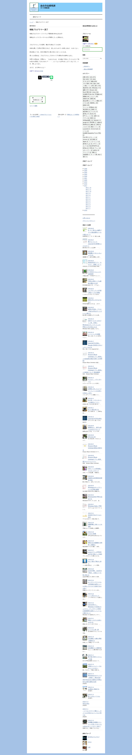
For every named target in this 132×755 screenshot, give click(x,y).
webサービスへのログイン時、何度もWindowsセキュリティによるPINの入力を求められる (92, 324)
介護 (89, 747)
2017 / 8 (88, 195)
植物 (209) (94, 81)
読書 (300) (86, 77)
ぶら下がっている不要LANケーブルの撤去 (94, 291)
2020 (85, 180)
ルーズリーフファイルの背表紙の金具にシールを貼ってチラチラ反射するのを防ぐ (92, 585)
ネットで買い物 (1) (96, 154)
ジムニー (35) (94, 96)
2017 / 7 (88, 197)
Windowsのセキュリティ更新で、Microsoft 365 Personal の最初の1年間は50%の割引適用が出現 (92, 678)
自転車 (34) (86, 98)
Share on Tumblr (45, 77)
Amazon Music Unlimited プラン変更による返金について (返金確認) (92, 370)
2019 (85, 182)
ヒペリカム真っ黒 (93, 629)
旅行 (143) (98, 85)
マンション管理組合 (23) (90, 107)
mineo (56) (95, 92)
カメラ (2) (86, 146)
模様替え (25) (94, 103)
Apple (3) (85, 141)
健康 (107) (86, 90)
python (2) (96, 150)
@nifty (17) (86, 114)
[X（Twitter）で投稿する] (40, 77)
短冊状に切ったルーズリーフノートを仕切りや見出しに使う (92, 391)
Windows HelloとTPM (94, 506)
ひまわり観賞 (92, 534)
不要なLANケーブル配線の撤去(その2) (94, 282)
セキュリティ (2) (87, 150)
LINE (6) (98, 124)
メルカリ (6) (86, 127)
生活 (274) (93, 77)
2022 (85, 176)
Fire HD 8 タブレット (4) (90, 137)
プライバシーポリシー (89, 221)
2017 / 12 (88, 187)
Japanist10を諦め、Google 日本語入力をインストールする (92, 345)
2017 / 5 (88, 201)
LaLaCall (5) (86, 129)
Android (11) (97, 120)
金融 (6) (99, 122)
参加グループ (37, 17)
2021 (85, 178)
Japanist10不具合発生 (95, 418)
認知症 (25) (86, 105)
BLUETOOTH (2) (94, 146)
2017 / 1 (88, 208)
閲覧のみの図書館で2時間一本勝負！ (95, 544)
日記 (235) (86, 79)
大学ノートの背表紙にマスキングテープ (94, 470)
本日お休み (86, 703)
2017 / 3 (88, 204)
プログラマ (33, 44)
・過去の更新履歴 (88, 69)
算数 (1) (94, 152)
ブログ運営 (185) (88, 83)
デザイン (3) (96, 144)
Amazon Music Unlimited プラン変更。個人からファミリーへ (92, 459)
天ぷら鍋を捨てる (93, 409)
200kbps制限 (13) (88, 120)
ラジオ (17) (94, 111)
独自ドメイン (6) (95, 127)
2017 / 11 (88, 189)
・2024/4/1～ (86, 66)
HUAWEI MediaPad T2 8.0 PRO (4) (92, 134)
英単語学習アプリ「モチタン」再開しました (94, 263)
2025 (85, 170)
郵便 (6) (93, 124)
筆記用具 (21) (87, 109)
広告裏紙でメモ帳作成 (94, 648)
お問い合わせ (86, 218)
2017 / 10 (88, 191)
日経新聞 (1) (86, 154)
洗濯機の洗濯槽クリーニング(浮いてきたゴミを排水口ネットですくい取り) (92, 724)
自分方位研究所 (47, 5)
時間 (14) (92, 118)
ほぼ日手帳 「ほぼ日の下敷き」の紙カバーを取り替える (92, 573)
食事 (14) (96, 116)
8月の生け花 (92, 437)
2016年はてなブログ (93, 737)
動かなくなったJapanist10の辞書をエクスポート (92, 244)
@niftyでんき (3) (87, 144)
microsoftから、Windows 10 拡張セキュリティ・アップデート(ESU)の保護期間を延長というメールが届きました (92, 609)
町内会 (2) (86, 148)
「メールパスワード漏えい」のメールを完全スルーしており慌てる (92, 713)
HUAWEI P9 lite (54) (88, 94)
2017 (85, 186)
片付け (90, 742)
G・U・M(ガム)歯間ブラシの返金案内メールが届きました (92, 232)
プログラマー (36, 33)
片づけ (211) (86, 81)
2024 (85, 172)
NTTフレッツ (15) (88, 116)
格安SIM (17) (86, 111)
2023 (85, 174)
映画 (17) (94, 109)
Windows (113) (96, 88)
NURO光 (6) (86, 124)
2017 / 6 (88, 199)
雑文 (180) (96, 83)
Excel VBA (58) (87, 92)
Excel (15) (93, 114)
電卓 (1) (85, 157)
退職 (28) (92, 98)
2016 (85, 210)
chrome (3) (86, 139)
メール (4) (86, 131)
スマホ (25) (86, 103)
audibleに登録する (93, 689)
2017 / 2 (88, 206)
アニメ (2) (98, 148)
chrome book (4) (95, 129)
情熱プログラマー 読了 (39, 29)
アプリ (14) (86, 118)
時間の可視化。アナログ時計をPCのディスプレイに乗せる (92, 311)
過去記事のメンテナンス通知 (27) (92, 101)
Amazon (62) (93, 90)
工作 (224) (93, 79)
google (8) (86, 122)
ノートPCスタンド (93, 595)
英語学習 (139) (87, 88)
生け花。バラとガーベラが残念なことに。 (94, 401)
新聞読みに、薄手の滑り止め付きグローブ (94, 428)
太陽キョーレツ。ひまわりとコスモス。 (94, 667)
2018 (85, 184)
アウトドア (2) (87, 152)
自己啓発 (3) (93, 139)
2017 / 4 (88, 203)
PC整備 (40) (98, 94)
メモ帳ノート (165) (88, 85)
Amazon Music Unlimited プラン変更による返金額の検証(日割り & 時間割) (92, 357)
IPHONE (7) (93, 122)
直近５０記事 (87, 225)
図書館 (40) (86, 96)
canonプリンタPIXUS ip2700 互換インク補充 (95, 553)
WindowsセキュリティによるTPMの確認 (95, 488)
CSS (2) (92, 148)
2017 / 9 (88, 193)
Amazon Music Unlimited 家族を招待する (92, 448)
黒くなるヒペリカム (94, 696)
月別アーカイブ (87, 161)
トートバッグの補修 (94, 334)
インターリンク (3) (94, 141)
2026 (85, 168)
